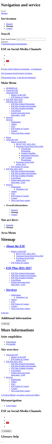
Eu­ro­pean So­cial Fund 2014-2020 (29, 146)
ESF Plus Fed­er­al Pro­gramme (23, 104)
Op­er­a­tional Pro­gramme (26, 150)
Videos (14, 124)
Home (8, 137)
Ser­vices (9, 117)
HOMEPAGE (11, 88)
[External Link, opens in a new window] (18, 77)
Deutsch (9, 24)
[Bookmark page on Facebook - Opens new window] (11, 342)
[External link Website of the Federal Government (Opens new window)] (21, 69)
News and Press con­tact (20, 133)
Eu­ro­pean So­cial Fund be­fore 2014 (25, 163)
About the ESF (12, 90)
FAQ (13, 126)
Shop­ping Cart (22, 189)
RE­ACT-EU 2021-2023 (25, 144)
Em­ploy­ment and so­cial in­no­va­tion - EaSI (20, 114)
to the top (4, 313)
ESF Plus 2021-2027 (14, 99)
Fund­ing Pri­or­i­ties (28, 153)
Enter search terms (8, 39)
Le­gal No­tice (11, 406)
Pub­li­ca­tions (16, 122)
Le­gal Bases (16, 111)
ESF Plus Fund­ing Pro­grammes (23, 106)
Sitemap (4, 13)
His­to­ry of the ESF (18, 95)
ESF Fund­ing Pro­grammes (26, 159)
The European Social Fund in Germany (16, 73)
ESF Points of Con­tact (20, 97)
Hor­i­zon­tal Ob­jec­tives (30, 155)
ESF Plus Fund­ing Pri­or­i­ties (22, 108)
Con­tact (9, 28)
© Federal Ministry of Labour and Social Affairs (20, 395)
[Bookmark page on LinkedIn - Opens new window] (10, 344)
